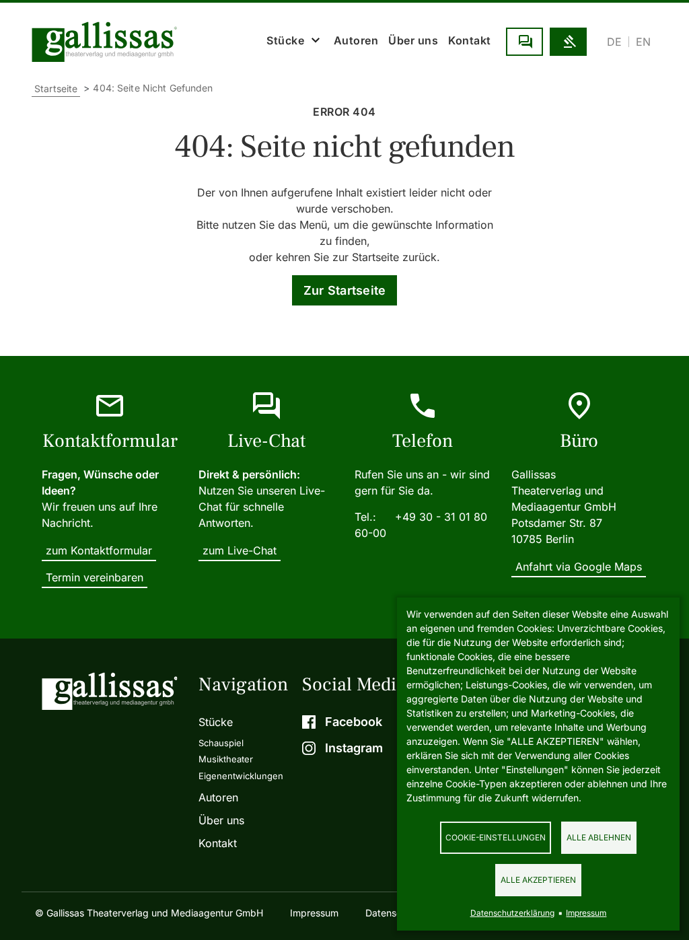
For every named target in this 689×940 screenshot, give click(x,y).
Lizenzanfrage (568, 42)
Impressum (314, 912)
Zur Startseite (344, 290)
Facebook (353, 722)
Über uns (413, 40)
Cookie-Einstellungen (495, 837)
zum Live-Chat (240, 550)
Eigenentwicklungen (240, 775)
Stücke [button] (285, 40)
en (643, 41)
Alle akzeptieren (538, 880)
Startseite (55, 88)
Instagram (354, 748)
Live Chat (524, 42)
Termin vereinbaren (94, 577)
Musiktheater (225, 759)
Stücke (215, 722)
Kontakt (469, 40)
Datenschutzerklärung (512, 913)
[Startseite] (108, 42)
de (614, 41)
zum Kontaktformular (99, 550)
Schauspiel (221, 742)
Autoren (356, 40)
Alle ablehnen (599, 837)
